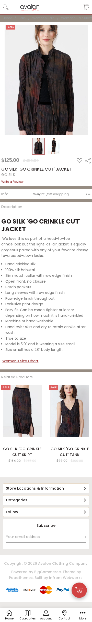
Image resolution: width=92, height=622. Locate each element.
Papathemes (21, 577)
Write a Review (12, 182)
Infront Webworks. (66, 577)
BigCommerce (47, 571)
